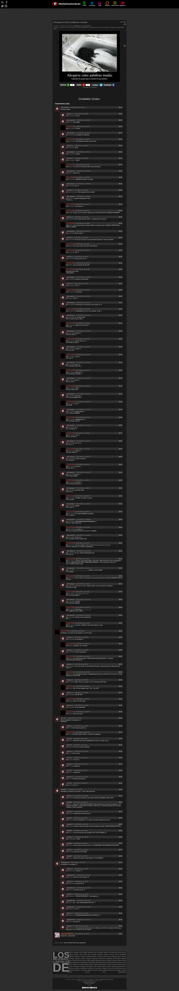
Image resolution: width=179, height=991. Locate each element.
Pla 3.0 (63, 718)
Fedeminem (71, 870)
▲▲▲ (89, 985)
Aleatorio (107, 5)
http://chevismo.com (81, 593)
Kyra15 (69, 798)
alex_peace (71, 115)
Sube (99, 5)
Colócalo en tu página (90, 87)
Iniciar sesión (115, 5)
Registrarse (123, 5)
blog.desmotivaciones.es (89, 982)
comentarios (86, 99)
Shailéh (69, 212)
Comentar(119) (85, 26)
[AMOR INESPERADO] (125, 24)
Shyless (77, 26)
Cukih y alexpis (72, 192)
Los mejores (92, 5)
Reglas (92, 983)
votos (97, 99)
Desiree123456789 (67, 934)
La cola (84, 5)
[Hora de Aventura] (125, 46)
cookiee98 (70, 126)
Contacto (87, 983)
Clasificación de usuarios (106, 979)
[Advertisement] (89, 12)
